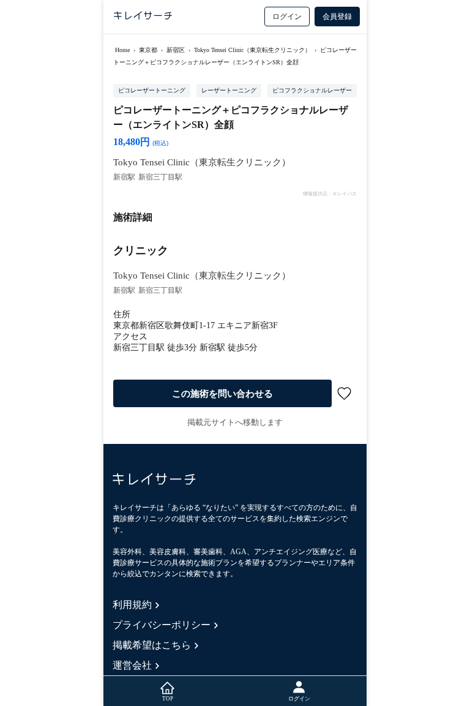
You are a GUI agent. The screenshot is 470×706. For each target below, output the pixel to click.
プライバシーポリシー (162, 625)
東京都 (148, 50)
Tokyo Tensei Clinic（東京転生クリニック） (252, 50)
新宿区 (175, 50)
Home (122, 50)
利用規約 (132, 604)
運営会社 (132, 665)
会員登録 (337, 16)
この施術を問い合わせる (222, 394)
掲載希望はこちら (152, 645)
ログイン (287, 16)
